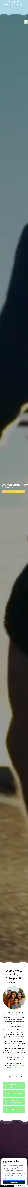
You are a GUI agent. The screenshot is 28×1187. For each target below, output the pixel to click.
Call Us (7, 1185)
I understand (14, 1182)
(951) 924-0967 (17, 1068)
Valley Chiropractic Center (14, 4)
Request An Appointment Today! (13, 491)
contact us (20, 1065)
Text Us (21, 1185)
